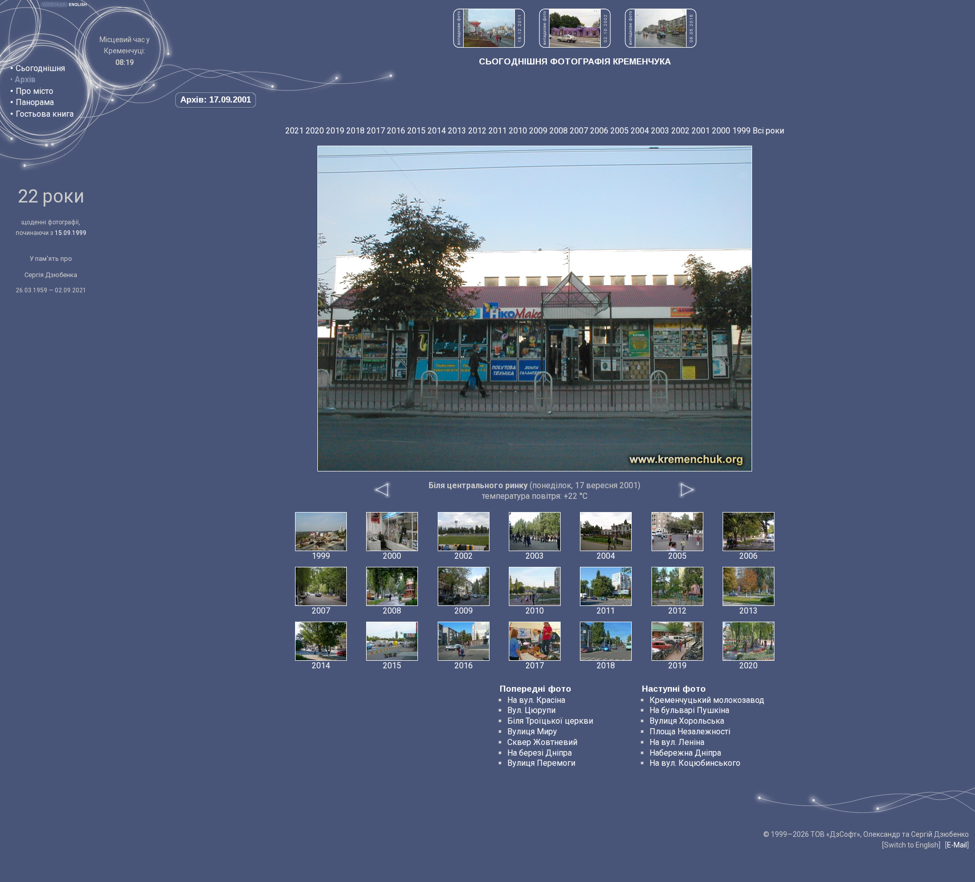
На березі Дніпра (539, 753)
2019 (335, 130)
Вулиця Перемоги (541, 763)
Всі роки (768, 130)
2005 (619, 130)
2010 (518, 130)
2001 (701, 130)
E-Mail (957, 845)
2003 (660, 130)
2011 (498, 130)
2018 (355, 130)
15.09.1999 (70, 232)
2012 (477, 130)
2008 (558, 130)
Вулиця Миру (532, 731)
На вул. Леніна (676, 742)
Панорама (35, 102)
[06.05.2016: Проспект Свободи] (661, 45)
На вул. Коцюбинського (694, 763)
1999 (741, 130)
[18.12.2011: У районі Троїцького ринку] (489, 45)
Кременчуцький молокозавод (706, 700)
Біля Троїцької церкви (550, 721)
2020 (315, 130)
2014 (437, 130)
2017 (376, 130)
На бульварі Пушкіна (689, 710)
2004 (640, 130)
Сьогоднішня (40, 68)
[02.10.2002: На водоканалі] (575, 45)
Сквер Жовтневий (542, 742)
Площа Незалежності (689, 731)
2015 (416, 130)
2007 (579, 130)
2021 (294, 130)
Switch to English (911, 845)
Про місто (34, 91)
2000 (721, 130)
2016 (396, 130)
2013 (457, 130)
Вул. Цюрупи (531, 710)
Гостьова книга (45, 114)
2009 (538, 130)
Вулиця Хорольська (686, 721)
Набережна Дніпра (685, 753)
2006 (599, 130)
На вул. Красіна (536, 700)
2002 (680, 130)
